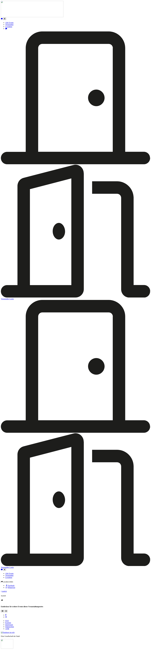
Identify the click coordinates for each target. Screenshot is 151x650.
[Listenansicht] (6, 611)
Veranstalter (9, 25)
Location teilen (8, 582)
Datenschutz (9, 627)
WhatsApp (11, 587)
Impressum (9, 625)
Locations (8, 27)
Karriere (8, 623)
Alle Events (9, 23)
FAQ (7, 621)
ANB (7, 629)
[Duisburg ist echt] (7, 632)
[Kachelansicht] (2, 611)
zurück (4, 591)
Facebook (11, 585)
